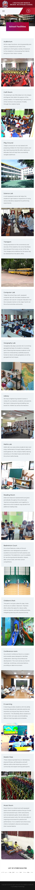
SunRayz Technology (18, 886)
